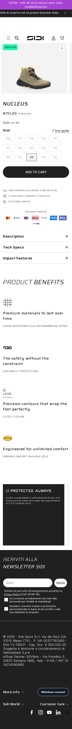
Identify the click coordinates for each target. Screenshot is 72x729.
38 (33, 139)
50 (56, 158)
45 (56, 149)
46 (9, 158)
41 (9, 149)
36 (9, 139)
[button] (8, 38)
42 (21, 149)
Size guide (62, 130)
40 (56, 139)
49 (45, 158)
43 (33, 149)
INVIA (60, 583)
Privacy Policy (11, 594)
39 (45, 139)
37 (21, 139)
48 (32, 157)
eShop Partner (14, 656)
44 (45, 149)
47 (21, 158)
